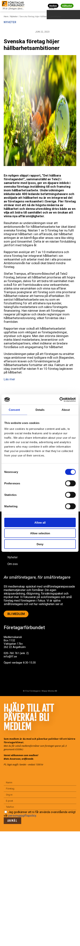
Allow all (40, 522)
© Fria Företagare (31, 691)
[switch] (70, 483)
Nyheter (14, 16)
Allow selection (40, 533)
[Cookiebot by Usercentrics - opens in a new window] (59, 399)
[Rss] (37, 676)
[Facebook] (8, 676)
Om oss (12, 564)
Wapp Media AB (49, 691)
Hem (6, 16)
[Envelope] (23, 676)
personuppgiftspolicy (22, 815)
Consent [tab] (14, 409)
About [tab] (66, 409)
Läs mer (9, 379)
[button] (76, 5)
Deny (40, 544)
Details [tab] (40, 409)
